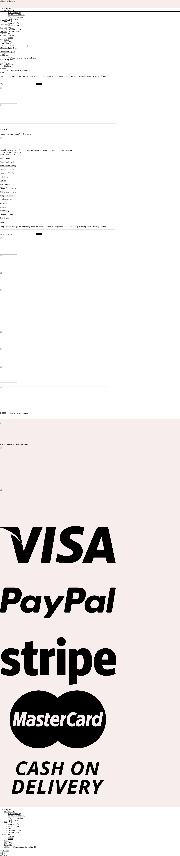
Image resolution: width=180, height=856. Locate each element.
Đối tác (3, 207)
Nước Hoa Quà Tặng (8, 166)
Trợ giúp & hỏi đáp (7, 196)
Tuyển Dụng (13, 19)
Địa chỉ (33, 847)
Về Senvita (4, 203)
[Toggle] (1, 158)
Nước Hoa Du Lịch (7, 162)
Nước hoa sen (13, 25)
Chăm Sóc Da (13, 23)
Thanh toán (4, 218)
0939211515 (16, 152)
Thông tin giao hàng (8, 192)
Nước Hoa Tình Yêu (7, 173)
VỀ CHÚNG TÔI (9, 11)
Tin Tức (7, 34)
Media (10, 38)
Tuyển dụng (4, 211)
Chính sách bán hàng (16, 15)
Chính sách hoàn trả (8, 188)
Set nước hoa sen (15, 29)
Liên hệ (3, 181)
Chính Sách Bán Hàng (8, 48)
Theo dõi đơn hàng (7, 184)
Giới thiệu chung (14, 13)
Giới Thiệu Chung (6, 64)
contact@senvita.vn (22, 847)
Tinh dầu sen (5, 39)
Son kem (3, 32)
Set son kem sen (14, 31)
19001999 (9, 847)
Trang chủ (7, 9)
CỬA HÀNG (8, 42)
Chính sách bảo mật (8, 214)
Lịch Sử (3, 68)
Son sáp (3, 35)
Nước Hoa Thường (7, 169)
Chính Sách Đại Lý (15, 17)
